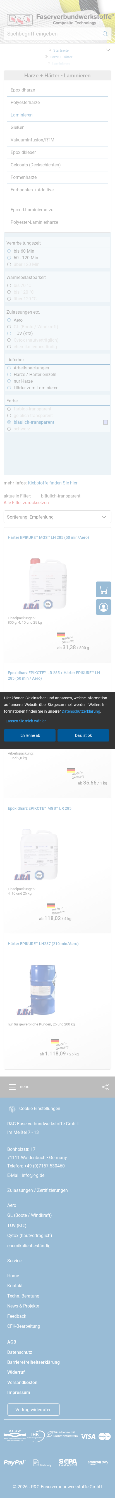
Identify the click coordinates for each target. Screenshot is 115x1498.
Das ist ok (83, 735)
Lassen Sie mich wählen (26, 721)
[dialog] (57, 749)
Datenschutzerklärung (81, 711)
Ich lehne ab (30, 735)
